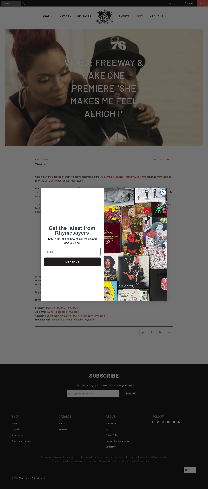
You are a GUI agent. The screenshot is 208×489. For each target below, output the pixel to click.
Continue (72, 262)
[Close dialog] (163, 192)
